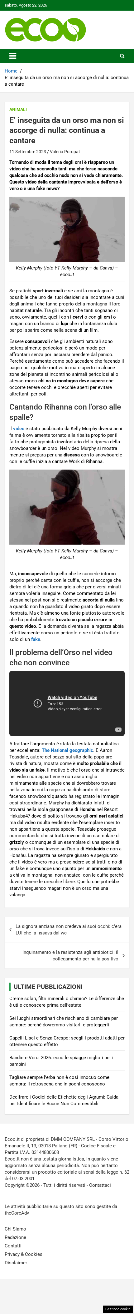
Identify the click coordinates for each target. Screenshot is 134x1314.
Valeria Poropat (65, 151)
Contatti (13, 1246)
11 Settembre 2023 (27, 151)
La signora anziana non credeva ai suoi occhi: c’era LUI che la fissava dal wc (69, 930)
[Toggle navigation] (13, 56)
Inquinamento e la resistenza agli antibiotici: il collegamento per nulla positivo (70, 955)
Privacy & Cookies (23, 1254)
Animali (18, 109)
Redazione (15, 1237)
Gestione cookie (118, 1309)
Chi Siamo (15, 1229)
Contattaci (100, 1185)
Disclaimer (16, 1263)
